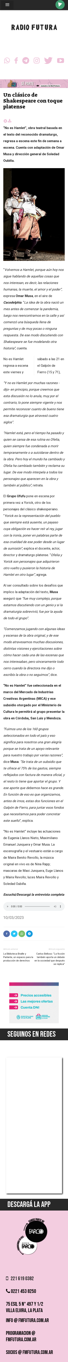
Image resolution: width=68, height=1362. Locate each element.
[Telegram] (25, 61)
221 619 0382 (21, 1278)
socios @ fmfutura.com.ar (29, 1352)
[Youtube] (60, 61)
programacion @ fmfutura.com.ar (21, 1336)
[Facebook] (16, 61)
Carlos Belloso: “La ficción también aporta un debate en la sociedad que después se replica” (49, 959)
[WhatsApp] (7, 61)
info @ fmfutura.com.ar (27, 1320)
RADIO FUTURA (34, 28)
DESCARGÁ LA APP (29, 1204)
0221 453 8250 (23, 1291)
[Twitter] (48, 61)
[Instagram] (37, 61)
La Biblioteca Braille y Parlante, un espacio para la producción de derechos (18, 957)
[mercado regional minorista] (34, 1022)
